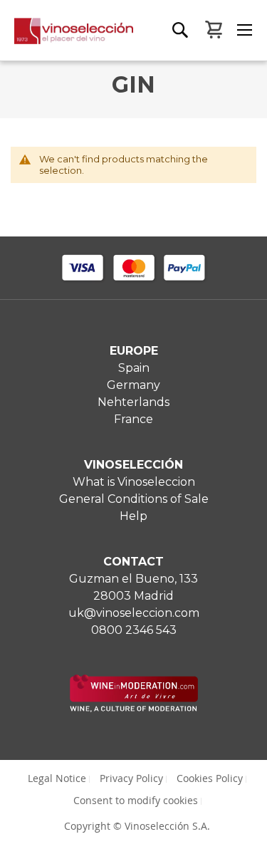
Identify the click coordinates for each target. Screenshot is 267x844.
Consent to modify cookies (135, 800)
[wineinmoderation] (134, 708)
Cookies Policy (210, 778)
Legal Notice (57, 778)
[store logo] (67, 39)
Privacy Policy (131, 778)
